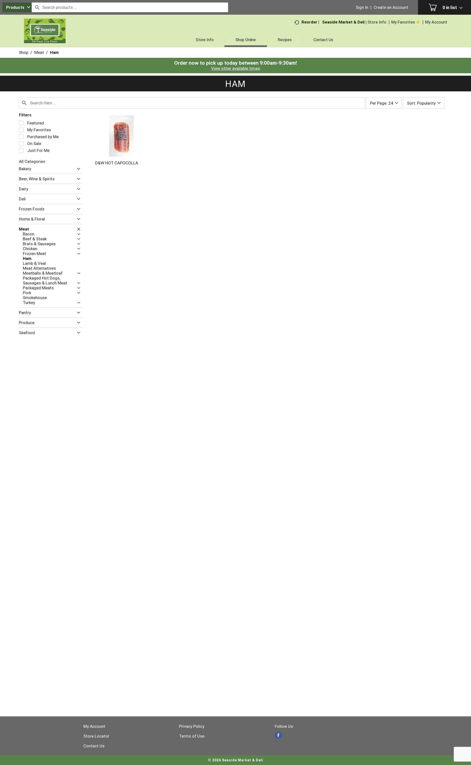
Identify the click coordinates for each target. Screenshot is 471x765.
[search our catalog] (37, 7)
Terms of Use (191, 736)
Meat (39, 52)
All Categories (32, 161)
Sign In (362, 7)
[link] (278, 735)
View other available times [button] (235, 68)
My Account (94, 726)
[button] (77, 168)
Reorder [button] (309, 22)
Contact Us (94, 745)
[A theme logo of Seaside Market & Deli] (45, 36)
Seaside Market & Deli (343, 22)
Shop (23, 52)
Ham (54, 52)
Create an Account (391, 7)
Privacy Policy (191, 726)
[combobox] (17, 7)
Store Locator (96, 736)
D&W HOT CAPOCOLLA (116, 162)
